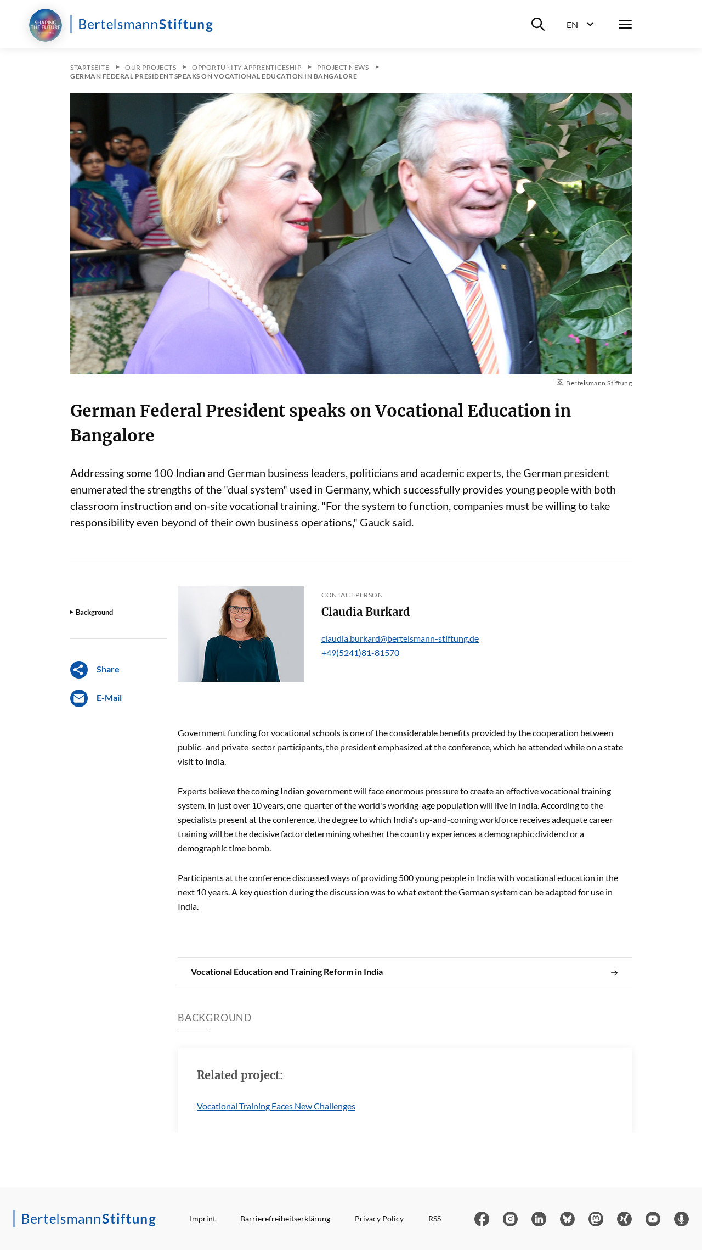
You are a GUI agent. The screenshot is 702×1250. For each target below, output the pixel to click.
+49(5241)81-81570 (360, 652)
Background (94, 612)
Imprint (203, 1218)
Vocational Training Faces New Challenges (276, 1106)
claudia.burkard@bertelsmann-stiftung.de (400, 638)
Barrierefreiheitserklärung (285, 1218)
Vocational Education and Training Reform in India (287, 971)
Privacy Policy (379, 1218)
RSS (434, 1218)
